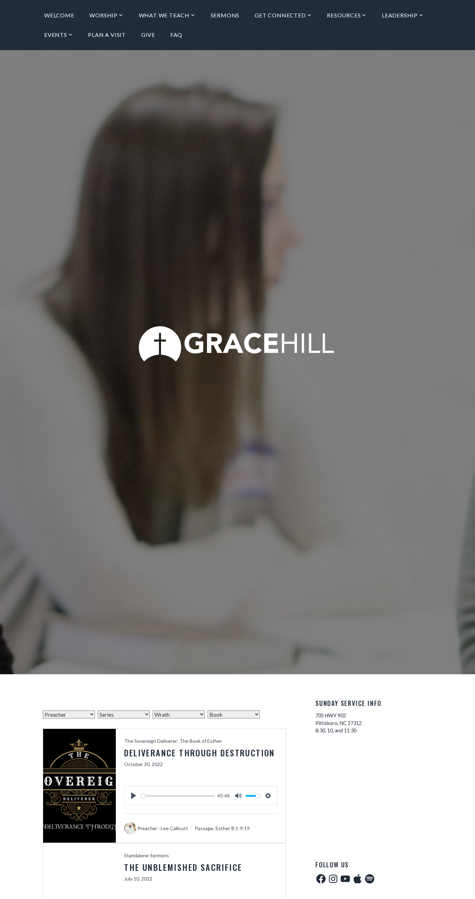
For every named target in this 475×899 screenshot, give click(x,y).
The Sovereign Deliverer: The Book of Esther (173, 741)
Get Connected (280, 15)
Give (148, 34)
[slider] (178, 796)
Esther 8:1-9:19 (233, 828)
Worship (103, 15)
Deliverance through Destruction (199, 752)
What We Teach (164, 15)
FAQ (176, 34)
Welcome (59, 15)
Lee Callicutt (174, 828)
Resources (344, 15)
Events (55, 34)
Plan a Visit (107, 34)
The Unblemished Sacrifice (183, 867)
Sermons (225, 15)
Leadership (400, 15)
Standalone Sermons (146, 855)
